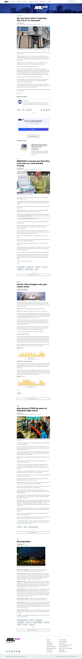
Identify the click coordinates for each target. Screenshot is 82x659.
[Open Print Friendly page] (49, 110)
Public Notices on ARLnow (52, 648)
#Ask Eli (19, 393)
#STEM (25, 527)
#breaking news (30, 267)
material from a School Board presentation (24, 523)
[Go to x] (7, 651)
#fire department (21, 622)
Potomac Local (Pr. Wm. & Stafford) (65, 648)
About (13, 1)
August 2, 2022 (35, 218)
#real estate (47, 622)
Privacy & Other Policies (51, 646)
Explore (24, 1)
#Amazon (19, 527)
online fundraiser (21, 221)
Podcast (36, 1)
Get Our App (71, 1)
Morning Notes (23, 541)
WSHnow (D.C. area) (62, 651)
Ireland (48, 509)
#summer (25, 624)
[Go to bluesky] (19, 651)
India (44, 509)
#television (32, 624)
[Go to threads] (17, 651)
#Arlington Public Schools (22, 620)
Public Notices (42, 1)
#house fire (29, 622)
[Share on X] (44, 110)
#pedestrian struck (29, 269)
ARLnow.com (21, 23)
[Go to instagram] (12, 651)
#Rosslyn (19, 624)
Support (49, 1)
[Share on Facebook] (41, 110)
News (18, 158)
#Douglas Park (39, 620)
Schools (18, 405)
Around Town (19, 15)
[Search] (76, 1)
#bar (23, 109)
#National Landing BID (38, 622)
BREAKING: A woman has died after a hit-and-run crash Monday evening (33, 163)
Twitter (42, 571)
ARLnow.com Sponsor (22, 289)
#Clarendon (29, 109)
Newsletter (31, 1)
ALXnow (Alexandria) (63, 641)
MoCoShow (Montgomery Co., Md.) (65, 644)
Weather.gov (26, 616)
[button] (47, 49)
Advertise (18, 1)
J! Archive (45, 599)
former (42, 52)
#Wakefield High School (33, 527)
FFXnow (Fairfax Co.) (63, 643)
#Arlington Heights (21, 267)
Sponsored (19, 281)
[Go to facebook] (9, 651)
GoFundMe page (20, 248)
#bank (19, 109)
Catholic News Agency (29, 596)
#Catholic (32, 620)
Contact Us (49, 641)
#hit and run (45, 267)
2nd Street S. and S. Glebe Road (33, 210)
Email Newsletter (50, 643)
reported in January (34, 57)
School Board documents (39, 518)
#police (36, 269)
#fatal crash (38, 267)
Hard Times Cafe (24, 87)
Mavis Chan (20, 413)
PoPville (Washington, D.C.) (64, 646)
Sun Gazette (36, 586)
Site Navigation (49, 651)
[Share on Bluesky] (46, 110)
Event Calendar (49, 644)
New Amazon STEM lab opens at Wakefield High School (32, 409)
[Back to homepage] (7, 1)
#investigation (20, 269)
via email (42, 303)
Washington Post (38, 578)
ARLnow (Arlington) (62, 639)
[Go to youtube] (14, 651)
